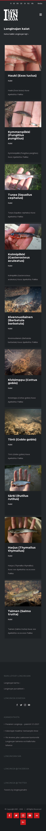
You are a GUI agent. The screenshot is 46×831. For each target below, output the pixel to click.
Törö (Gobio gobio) (22, 439)
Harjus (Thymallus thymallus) (22, 549)
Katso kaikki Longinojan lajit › (16, 34)
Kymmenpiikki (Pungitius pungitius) (19, 135)
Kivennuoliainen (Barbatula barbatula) (20, 320)
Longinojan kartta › (12, 683)
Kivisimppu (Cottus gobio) (22, 381)
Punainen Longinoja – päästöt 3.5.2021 (22, 724)
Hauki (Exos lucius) (22, 75)
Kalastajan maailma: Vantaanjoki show (21, 730)
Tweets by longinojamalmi (15, 789)
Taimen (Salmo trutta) (19, 612)
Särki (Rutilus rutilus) (18, 497)
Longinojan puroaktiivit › (14, 688)
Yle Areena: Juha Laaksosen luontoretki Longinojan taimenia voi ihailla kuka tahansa (22, 741)
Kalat (10, 80)
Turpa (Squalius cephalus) (20, 196)
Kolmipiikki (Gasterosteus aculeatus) (19, 257)
